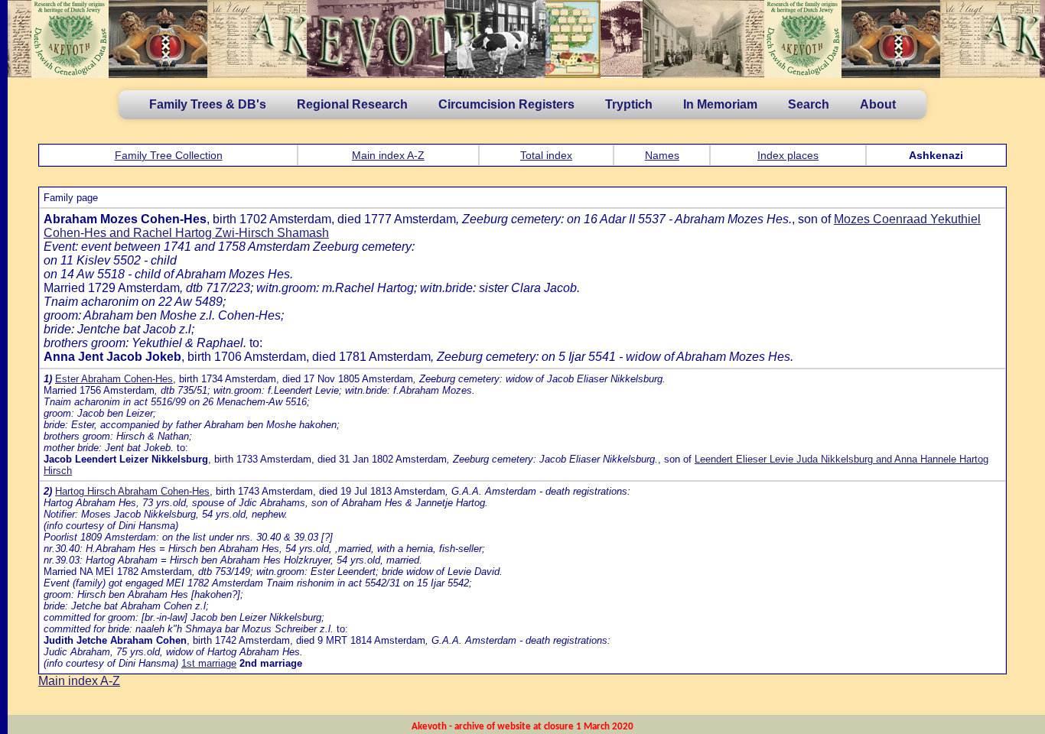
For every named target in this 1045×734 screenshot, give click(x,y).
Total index (546, 155)
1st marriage (208, 663)
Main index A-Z (388, 155)
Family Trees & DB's (207, 104)
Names (662, 155)
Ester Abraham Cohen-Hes (114, 379)
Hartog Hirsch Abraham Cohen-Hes (132, 491)
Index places (788, 155)
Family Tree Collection (169, 155)
